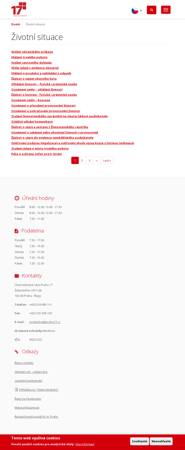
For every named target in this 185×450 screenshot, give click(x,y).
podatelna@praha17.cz (44, 322)
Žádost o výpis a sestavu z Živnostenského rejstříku (49, 127)
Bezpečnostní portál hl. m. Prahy (36, 417)
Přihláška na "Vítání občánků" (39, 390)
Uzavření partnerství (28, 381)
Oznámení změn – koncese (30, 100)
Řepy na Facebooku (28, 399)
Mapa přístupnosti (27, 407)
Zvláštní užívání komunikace (32, 122)
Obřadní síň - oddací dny (31, 372)
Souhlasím (139, 441)
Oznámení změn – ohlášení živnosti (36, 89)
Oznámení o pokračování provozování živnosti (45, 111)
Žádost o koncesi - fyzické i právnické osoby (44, 95)
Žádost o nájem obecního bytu (34, 79)
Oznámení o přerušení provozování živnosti (43, 105)
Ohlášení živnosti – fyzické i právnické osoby (44, 84)
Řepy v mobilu (24, 363)
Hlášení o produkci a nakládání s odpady (41, 73)
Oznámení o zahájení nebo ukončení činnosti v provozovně (54, 132)
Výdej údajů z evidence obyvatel (35, 68)
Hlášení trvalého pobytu (29, 57)
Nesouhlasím (161, 441)
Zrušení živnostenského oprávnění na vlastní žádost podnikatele (59, 116)
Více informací (84, 444)
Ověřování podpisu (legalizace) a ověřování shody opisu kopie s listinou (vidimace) (72, 143)
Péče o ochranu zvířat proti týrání (36, 154)
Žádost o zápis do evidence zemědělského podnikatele (52, 138)
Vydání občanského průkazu (32, 52)
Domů (15, 24)
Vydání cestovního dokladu (31, 63)
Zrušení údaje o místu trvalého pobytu (40, 148)
